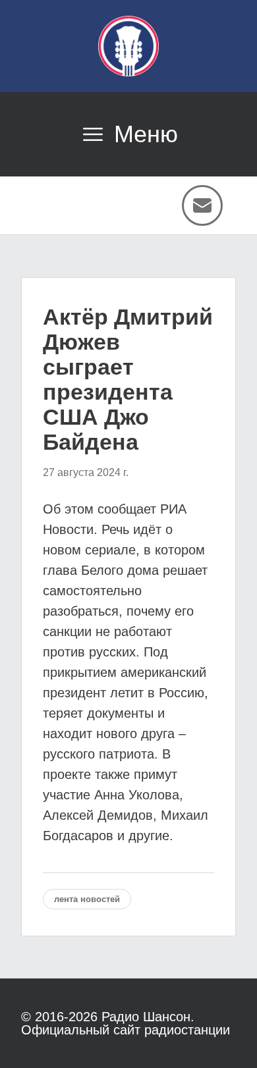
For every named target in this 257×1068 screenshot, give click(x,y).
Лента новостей (87, 899)
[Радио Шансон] (128, 46)
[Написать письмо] (202, 205)
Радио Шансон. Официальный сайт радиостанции (125, 1023)
